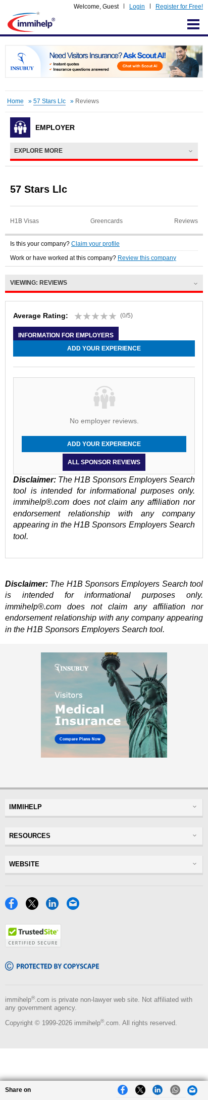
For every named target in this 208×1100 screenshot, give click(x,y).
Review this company (147, 257)
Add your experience (104, 348)
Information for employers (66, 335)
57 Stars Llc (49, 101)
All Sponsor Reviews (104, 462)
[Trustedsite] (33, 944)
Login (137, 6)
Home (15, 101)
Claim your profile (95, 243)
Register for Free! (179, 6)
